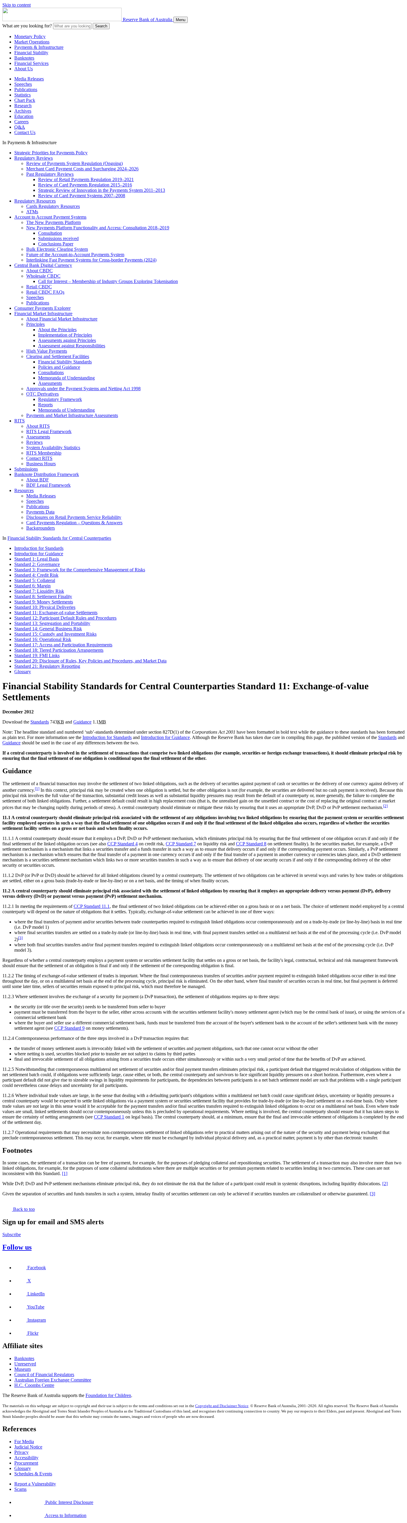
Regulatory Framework (60, 399)
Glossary (22, 671)
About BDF (37, 479)
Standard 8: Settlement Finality (43, 596)
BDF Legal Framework (48, 485)
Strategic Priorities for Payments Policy (51, 152)
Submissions (26, 469)
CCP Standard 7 (181, 843)
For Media (24, 1441)
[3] (20, 937)
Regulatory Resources (35, 200)
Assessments (50, 383)
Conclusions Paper (55, 243)
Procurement (26, 1463)
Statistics (22, 94)
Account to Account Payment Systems (50, 217)
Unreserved (25, 1363)
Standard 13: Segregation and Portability (52, 623)
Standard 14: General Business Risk (48, 628)
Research (23, 105)
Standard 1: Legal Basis (36, 558)
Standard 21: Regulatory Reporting (47, 666)
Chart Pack (24, 100)
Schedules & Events (33, 1473)
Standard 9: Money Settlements (43, 601)
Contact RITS (39, 458)
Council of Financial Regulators (44, 1374)
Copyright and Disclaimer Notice (221, 1406)
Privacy (21, 1452)
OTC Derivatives (42, 393)
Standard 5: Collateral (34, 580)
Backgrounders (40, 528)
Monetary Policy (30, 36)
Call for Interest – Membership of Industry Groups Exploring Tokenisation (108, 281)
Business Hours (41, 463)
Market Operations (31, 41)
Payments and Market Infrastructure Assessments (72, 415)
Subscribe (11, 1234)
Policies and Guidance (59, 367)
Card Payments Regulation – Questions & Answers (74, 522)
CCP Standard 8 (251, 843)
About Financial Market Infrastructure (61, 318)
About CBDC (39, 270)
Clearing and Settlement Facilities (57, 356)
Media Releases (29, 78)
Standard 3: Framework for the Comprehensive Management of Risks (79, 569)
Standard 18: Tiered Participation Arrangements (58, 650)
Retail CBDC (39, 286)
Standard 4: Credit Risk (36, 575)
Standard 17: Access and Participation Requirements (63, 644)
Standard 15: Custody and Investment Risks (55, 634)
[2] (385, 806)
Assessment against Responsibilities (71, 345)
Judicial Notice (28, 1446)
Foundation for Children (108, 1395)
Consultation (50, 233)
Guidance (82, 721)
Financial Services (31, 63)
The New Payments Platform (53, 222)
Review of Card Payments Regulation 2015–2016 (85, 184)
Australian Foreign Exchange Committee (52, 1379)
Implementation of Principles (65, 334)
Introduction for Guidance (38, 553)
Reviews (34, 442)
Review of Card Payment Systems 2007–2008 (81, 195)
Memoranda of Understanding (66, 377)
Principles (35, 324)
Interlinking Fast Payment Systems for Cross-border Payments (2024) (91, 259)
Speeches (23, 84)
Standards (39, 721)
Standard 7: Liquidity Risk (39, 591)
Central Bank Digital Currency (43, 265)
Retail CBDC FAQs (45, 292)
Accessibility (26, 1457)
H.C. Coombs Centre (34, 1385)
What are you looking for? (27, 25)
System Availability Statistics (53, 447)
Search (101, 26)
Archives (22, 110)
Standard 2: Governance (37, 564)
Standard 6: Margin (32, 585)
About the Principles (57, 329)
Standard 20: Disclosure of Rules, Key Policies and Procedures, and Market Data (90, 660)
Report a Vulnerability (35, 1483)
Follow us (17, 1247)
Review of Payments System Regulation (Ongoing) (74, 163)
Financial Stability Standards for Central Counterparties (59, 538)
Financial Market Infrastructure (43, 313)
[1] (37, 788)
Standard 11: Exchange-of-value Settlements (55, 612)
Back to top (23, 1209)
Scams (20, 1489)
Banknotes (24, 57)
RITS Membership (43, 452)
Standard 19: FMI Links (37, 655)
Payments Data (40, 511)
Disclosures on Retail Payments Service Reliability (73, 517)
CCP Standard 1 (109, 1116)
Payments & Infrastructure (38, 47)
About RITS (38, 426)
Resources (24, 490)
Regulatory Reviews (33, 158)
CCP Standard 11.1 (92, 906)
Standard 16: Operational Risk (42, 639)
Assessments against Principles (67, 340)
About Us (23, 68)
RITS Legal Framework (49, 431)
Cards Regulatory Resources (53, 206)
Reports (45, 404)
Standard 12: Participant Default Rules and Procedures (65, 617)
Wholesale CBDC (43, 276)
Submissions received (58, 238)
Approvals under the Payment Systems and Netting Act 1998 (83, 388)
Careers (21, 121)
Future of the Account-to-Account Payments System (75, 254)
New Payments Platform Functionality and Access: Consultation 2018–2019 (97, 227)
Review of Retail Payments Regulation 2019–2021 (86, 179)
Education (23, 116)
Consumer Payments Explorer (42, 308)
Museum (22, 1369)
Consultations (51, 372)
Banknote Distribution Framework (46, 474)
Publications (25, 89)
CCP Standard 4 (122, 843)
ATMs (32, 211)
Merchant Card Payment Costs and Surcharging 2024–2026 (82, 168)
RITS (19, 420)
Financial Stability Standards (65, 361)
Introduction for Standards (38, 548)
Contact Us (24, 132)
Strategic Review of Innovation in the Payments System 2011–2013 (101, 190)
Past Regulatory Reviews (50, 174)
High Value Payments (46, 351)
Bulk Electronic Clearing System (57, 249)
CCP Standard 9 (69, 1028)
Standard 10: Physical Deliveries (44, 607)
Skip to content (16, 4)
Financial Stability (31, 52)
